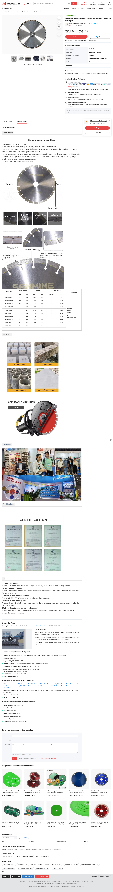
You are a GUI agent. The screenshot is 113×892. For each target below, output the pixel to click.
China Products (31, 881)
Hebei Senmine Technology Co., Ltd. (78, 23)
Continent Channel (76, 881)
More (3, 871)
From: (9, 736)
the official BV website (39, 626)
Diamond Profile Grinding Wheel (15, 686)
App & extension (91, 8)
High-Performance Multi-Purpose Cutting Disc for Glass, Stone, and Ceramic (77, 823)
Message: (8, 744)
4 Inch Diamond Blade (41, 856)
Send (14, 758)
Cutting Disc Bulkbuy (57, 868)
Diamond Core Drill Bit (29, 684)
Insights (91, 881)
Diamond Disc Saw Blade (42, 868)
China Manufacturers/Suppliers (43, 881)
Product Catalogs (25, 838)
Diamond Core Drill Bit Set (48, 686)
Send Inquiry (76, 37)
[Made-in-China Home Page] (11, 3)
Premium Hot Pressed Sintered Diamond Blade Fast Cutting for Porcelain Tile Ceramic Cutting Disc (33, 792)
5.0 (92, 123)
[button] (69, 3)
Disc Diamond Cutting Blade (25, 868)
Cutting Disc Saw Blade (9, 868)
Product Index (85, 881)
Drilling (3, 841)
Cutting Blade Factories (9, 864)
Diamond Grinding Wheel (54, 684)
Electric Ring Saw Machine (63, 686)
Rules (110, 8)
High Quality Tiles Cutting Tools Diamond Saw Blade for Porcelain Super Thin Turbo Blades (99, 792)
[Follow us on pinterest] (108, 876)
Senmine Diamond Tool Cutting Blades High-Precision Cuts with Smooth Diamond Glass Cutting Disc (11, 792)
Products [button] (28, 3)
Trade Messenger (28, 876)
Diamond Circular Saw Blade (34, 12)
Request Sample (93, 40)
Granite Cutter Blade (8, 856)
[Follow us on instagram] (103, 876)
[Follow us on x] (101, 876)
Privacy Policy (82, 886)
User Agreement (65, 886)
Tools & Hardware (11, 12)
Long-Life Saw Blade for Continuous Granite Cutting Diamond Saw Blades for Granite (11, 823)
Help (82, 8)
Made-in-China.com (49, 883)
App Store (5, 876)
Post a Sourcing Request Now (47, 758)
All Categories (7, 8)
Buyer (73, 8)
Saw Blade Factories (36, 864)
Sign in (109, 4)
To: (10, 740)
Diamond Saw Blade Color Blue (25, 856)
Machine (86, 841)
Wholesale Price (66, 881)
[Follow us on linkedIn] (110, 876)
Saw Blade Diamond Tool (71, 864)
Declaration (73, 886)
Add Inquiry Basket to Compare (32, 64)
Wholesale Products (56, 881)
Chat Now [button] (101, 37)
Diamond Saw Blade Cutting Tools (89, 864)
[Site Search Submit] (74, 3)
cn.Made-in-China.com (72, 883)
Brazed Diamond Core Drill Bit (32, 686)
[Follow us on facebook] (98, 876)
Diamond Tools (21, 12)
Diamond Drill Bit (17, 684)
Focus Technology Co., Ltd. (45, 886)
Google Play (16, 876)
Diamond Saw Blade (41, 684)
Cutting (31, 841)
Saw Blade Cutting (23, 864)
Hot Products (23, 881)
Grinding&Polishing (61, 841)
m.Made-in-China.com (60, 883)
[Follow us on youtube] (106, 876)
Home (3, 12)
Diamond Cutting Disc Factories (53, 864)
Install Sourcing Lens (43, 876)
